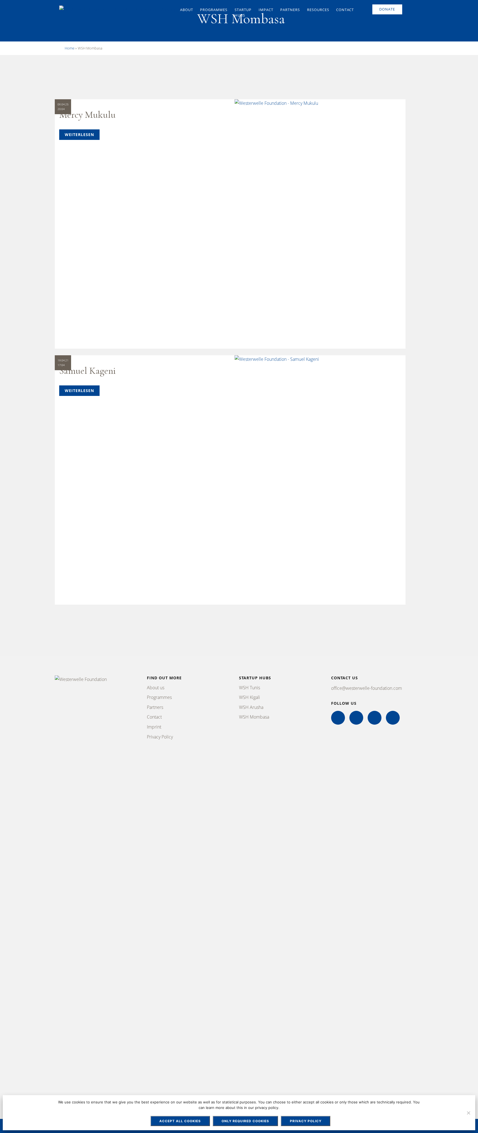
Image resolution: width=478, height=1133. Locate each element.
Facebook (338, 718)
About (186, 9)
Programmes (213, 9)
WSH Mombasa (254, 717)
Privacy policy (305, 1121)
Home (69, 48)
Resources (318, 9)
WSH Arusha (251, 707)
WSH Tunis (249, 688)
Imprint (154, 727)
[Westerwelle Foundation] (117, 10)
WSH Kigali (249, 697)
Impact (266, 9)
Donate (387, 9)
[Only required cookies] (468, 1113)
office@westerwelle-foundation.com (366, 688)
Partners (290, 9)
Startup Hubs (243, 12)
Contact (345, 9)
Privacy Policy (160, 737)
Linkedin (374, 718)
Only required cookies (245, 1121)
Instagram (356, 718)
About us (155, 688)
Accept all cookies (180, 1121)
